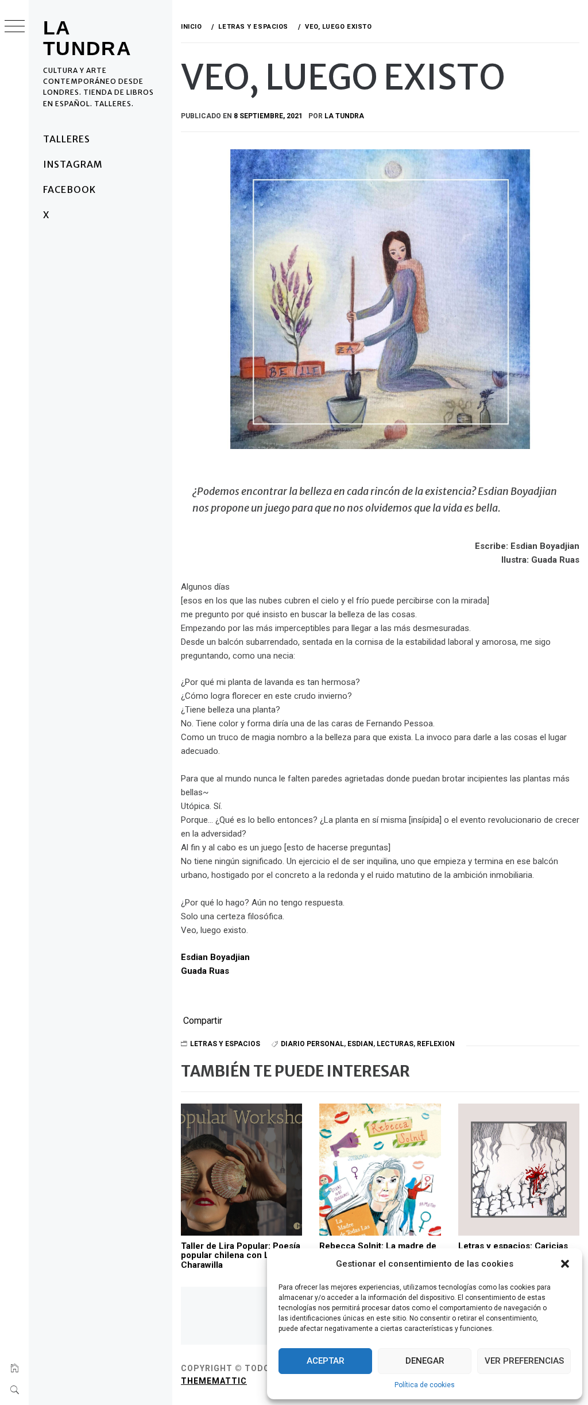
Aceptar (326, 1361)
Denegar (424, 1361)
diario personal (312, 1044)
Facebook (69, 189)
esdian (360, 1044)
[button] (565, 1263)
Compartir (202, 1020)
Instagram (73, 164)
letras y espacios (225, 1044)
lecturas (395, 1044)
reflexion (436, 1044)
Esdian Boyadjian (215, 957)
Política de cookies (424, 1385)
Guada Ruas (205, 971)
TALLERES (66, 139)
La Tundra (87, 38)
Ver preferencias (524, 1361)
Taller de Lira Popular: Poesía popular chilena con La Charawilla (240, 1255)
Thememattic (214, 1380)
